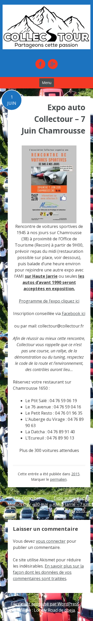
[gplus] (53, 64)
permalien (58, 479)
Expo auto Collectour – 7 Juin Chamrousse (53, 119)
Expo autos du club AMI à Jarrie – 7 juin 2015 (71, 504)
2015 (75, 473)
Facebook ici (73, 313)
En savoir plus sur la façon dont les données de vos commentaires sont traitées (48, 572)
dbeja (69, 610)
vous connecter (51, 541)
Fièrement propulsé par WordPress (45, 604)
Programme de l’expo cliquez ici (49, 301)
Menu (46, 82)
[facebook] (40, 64)
